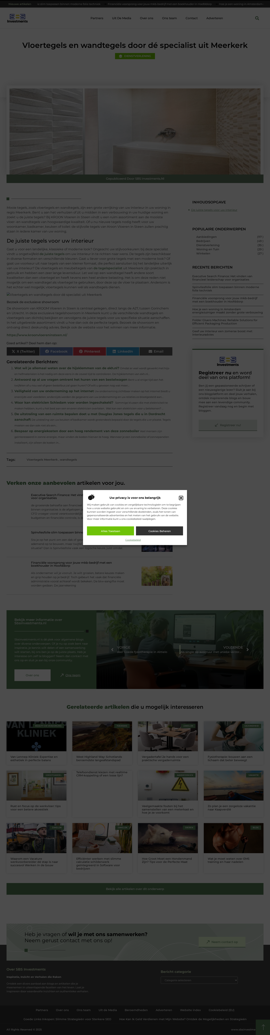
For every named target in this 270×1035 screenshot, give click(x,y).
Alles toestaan (110, 530)
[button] (181, 498)
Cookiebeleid (133, 539)
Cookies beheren (159, 530)
